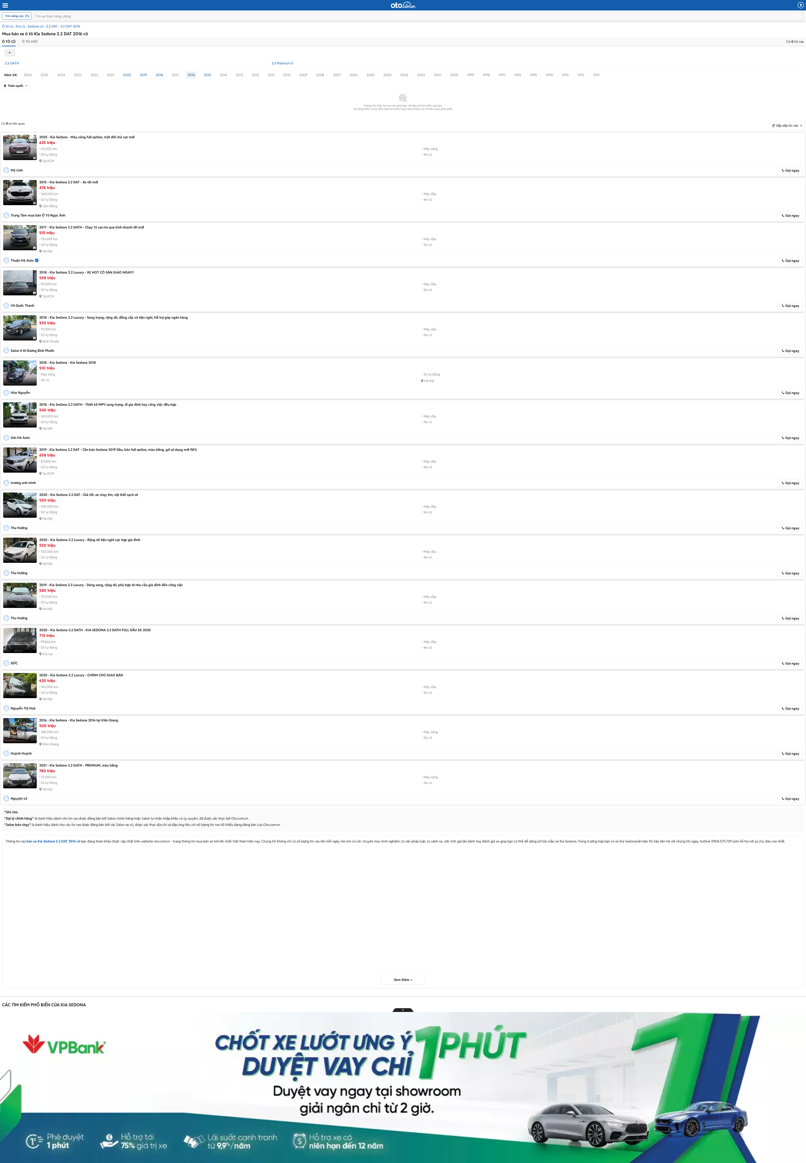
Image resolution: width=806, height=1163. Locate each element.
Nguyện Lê (19, 798)
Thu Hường (19, 528)
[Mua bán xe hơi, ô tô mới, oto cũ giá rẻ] (403, 5)
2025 (44, 75)
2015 (207, 75)
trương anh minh (23, 483)
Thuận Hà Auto (22, 260)
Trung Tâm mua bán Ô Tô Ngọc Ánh (38, 215)
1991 (596, 75)
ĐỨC (14, 663)
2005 (370, 75)
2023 (78, 75)
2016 (191, 75)
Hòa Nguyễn (20, 392)
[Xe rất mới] (20, 192)
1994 (549, 75)
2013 (239, 75)
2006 (354, 75)
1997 (502, 75)
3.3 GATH (12, 63)
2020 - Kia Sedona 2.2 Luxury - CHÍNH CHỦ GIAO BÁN (81, 675)
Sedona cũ (35, 26)
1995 (533, 75)
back (10, 52)
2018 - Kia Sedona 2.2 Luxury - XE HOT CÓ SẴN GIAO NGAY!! (86, 272)
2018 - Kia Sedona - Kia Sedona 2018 (67, 362)
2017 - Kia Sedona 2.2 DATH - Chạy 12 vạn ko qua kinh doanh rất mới (91, 227)
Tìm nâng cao (14, 16)
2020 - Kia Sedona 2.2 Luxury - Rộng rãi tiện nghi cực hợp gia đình (89, 540)
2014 (223, 75)
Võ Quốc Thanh (22, 305)
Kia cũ (20, 26)
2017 (175, 75)
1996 (517, 75)
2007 (337, 75)
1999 (470, 75)
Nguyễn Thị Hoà (23, 708)
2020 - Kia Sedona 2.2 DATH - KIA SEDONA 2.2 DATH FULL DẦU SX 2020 (95, 630)
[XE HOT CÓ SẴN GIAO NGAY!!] (20, 282)
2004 (387, 75)
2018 (159, 75)
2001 (437, 75)
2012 (255, 75)
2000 (454, 75)
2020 (127, 75)
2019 (143, 75)
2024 (61, 75)
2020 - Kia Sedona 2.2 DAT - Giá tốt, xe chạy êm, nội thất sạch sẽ (88, 495)
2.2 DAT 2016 (70, 26)
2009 (303, 75)
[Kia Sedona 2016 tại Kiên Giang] (20, 730)
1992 (580, 75)
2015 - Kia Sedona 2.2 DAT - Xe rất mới (68, 182)
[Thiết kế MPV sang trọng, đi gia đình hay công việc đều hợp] (20, 415)
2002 (421, 75)
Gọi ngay (792, 170)
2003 (404, 75)
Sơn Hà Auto (20, 437)
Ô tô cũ (7, 26)
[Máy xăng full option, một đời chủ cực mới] (20, 147)
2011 (271, 75)
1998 (486, 75)
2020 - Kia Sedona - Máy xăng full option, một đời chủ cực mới (87, 137)
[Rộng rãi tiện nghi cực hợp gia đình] (20, 550)
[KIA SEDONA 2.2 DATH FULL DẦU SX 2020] (20, 640)
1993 (565, 75)
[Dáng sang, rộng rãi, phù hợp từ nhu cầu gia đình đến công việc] (20, 595)
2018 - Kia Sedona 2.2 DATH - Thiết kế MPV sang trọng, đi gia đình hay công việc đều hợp (107, 404)
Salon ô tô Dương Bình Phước (32, 350)
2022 (94, 75)
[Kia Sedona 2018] (20, 373)
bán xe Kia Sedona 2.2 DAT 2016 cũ (53, 841)
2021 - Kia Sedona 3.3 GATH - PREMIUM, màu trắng (78, 765)
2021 (110, 75)
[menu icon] (5, 5)
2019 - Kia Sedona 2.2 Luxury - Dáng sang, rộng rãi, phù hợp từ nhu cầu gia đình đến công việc (111, 585)
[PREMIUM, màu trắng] (20, 775)
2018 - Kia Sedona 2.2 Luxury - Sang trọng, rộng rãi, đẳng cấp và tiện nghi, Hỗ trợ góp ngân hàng (113, 317)
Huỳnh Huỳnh (21, 753)
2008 (320, 75)
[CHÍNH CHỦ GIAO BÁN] (20, 685)
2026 (28, 75)
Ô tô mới (30, 41)
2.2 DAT (52, 26)
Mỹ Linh (17, 170)
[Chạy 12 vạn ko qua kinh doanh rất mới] (20, 237)
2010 (286, 75)
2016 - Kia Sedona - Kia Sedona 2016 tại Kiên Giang (78, 720)
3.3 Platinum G (282, 63)
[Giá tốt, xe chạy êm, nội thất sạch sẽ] (20, 505)
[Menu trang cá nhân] (801, 5)
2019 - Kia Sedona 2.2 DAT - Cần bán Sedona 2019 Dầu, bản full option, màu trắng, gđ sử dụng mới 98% (118, 449)
